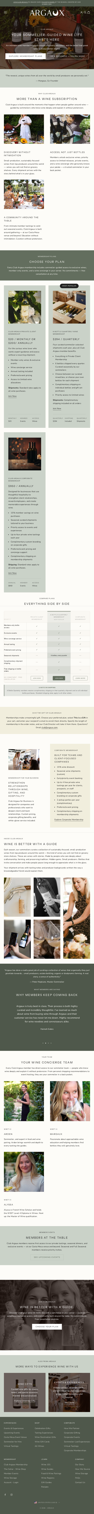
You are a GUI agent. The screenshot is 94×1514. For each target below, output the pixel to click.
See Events (69, 1402)
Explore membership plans (25, 56)
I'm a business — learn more (67, 56)
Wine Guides (47, 1469)
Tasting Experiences (44, 1432)
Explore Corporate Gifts (24, 1401)
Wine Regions (47, 1478)
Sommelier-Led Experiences (77, 1441)
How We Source (82, 1469)
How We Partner (71, 1428)
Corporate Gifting (72, 1432)
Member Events (11, 1473)
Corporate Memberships (75, 1450)
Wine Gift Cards (42, 1441)
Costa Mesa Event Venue (15, 1437)
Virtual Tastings (11, 1446)
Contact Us (80, 1482)
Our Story (79, 1464)
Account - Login (11, 1482)
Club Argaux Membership (15, 1464)
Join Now (12, 396)
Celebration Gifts (42, 1428)
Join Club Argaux (20, 2)
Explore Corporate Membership (68, 819)
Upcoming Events (12, 1432)
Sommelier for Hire (13, 1441)
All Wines (39, 1446)
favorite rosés (48, 2)
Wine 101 (46, 1464)
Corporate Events (72, 1437)
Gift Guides (46, 1482)
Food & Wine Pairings (51, 1473)
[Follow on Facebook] (5, 1494)
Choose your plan (47, 1326)
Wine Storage (10, 1478)
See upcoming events (47, 1257)
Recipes (44, 1487)
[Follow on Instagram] (11, 1494)
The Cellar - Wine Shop (15, 1469)
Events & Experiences (14, 1428)
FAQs (77, 1478)
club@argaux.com (49, 727)
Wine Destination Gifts (45, 1437)
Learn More (80, 678)
